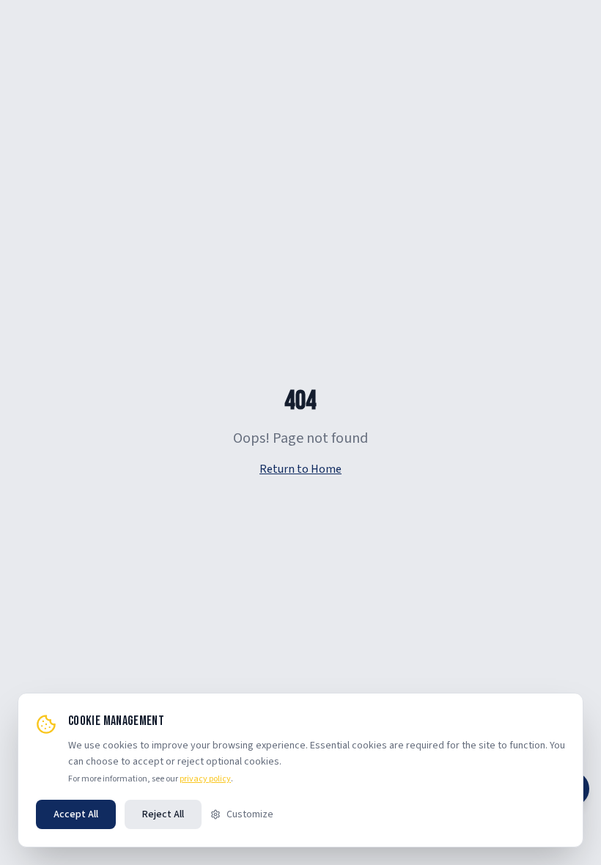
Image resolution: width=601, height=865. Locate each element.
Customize (249, 814)
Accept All (76, 814)
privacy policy (205, 779)
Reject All (163, 814)
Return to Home (300, 469)
